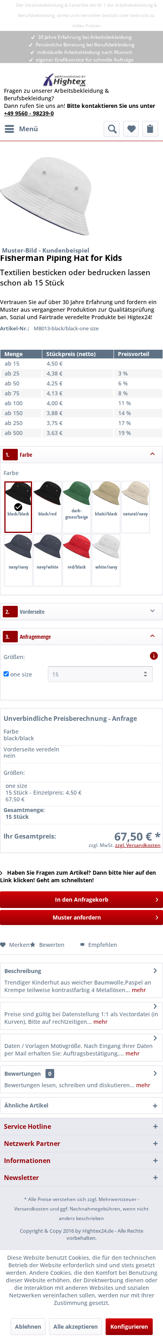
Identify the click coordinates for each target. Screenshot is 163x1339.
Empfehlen (102, 944)
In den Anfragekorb (81, 899)
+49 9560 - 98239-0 (29, 113)
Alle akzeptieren (75, 1326)
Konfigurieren (129, 1326)
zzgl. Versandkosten (138, 845)
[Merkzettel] (131, 129)
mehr (138, 990)
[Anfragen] (150, 129)
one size (21, 674)
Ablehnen (28, 1326)
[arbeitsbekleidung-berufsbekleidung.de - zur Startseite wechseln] (65, 80)
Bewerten (52, 944)
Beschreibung (22, 971)
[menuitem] (21, 129)
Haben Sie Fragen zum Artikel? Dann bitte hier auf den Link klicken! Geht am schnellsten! (78, 876)
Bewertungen (22, 1073)
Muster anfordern (77, 917)
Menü (28, 128)
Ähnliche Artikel (26, 1105)
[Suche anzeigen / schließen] (111, 129)
